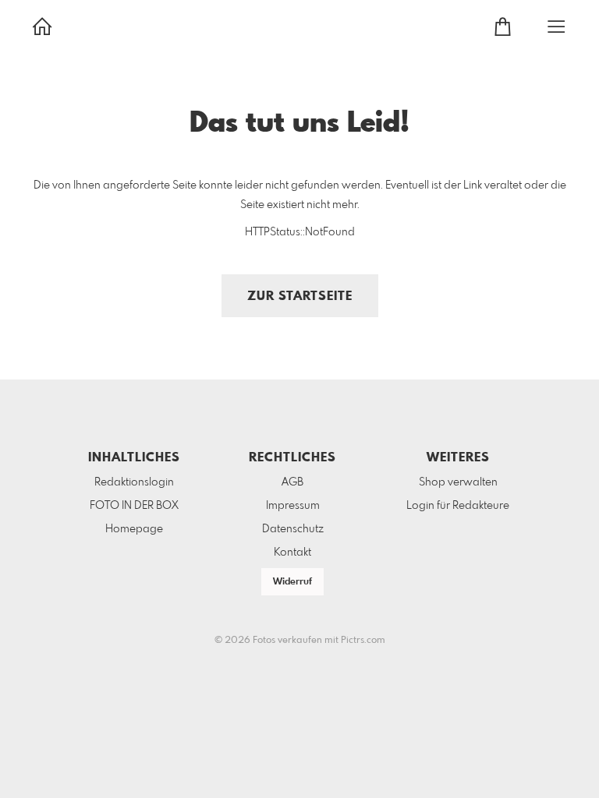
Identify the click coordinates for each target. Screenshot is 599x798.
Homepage (134, 529)
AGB (292, 482)
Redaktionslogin (134, 482)
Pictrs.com (363, 640)
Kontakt (292, 552)
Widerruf (292, 582)
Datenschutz (293, 529)
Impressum (293, 505)
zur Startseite (300, 296)
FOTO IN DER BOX (134, 505)
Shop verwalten (458, 482)
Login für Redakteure (457, 505)
